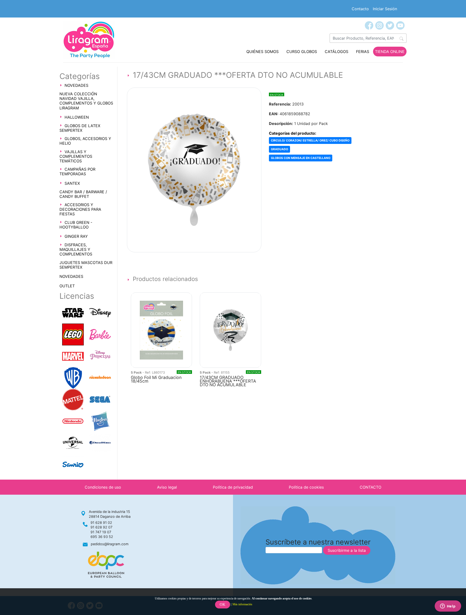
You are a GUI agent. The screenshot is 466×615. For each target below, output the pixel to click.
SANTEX (72, 183)
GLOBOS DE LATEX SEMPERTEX (79, 128)
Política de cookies (306, 487)
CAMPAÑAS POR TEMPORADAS (77, 171)
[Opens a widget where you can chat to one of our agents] (447, 606)
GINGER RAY (76, 236)
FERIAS (362, 51)
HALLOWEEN (77, 117)
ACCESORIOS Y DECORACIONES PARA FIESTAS (80, 209)
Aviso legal (167, 487)
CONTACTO (370, 487)
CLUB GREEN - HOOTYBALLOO (75, 224)
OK (222, 604)
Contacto (360, 8)
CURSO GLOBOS (301, 51)
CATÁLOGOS (336, 51)
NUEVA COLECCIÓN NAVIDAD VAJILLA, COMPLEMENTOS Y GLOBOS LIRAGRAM (86, 100)
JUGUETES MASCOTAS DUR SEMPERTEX (85, 265)
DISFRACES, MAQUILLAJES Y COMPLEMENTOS (75, 249)
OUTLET (67, 285)
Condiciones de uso (103, 487)
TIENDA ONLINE (390, 51)
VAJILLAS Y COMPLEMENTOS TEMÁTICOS (75, 156)
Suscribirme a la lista (347, 550)
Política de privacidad (233, 487)
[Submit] (402, 38)
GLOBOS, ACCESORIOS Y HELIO (85, 141)
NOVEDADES (76, 85)
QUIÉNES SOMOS (262, 51)
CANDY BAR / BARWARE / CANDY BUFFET (83, 194)
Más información (242, 604)
